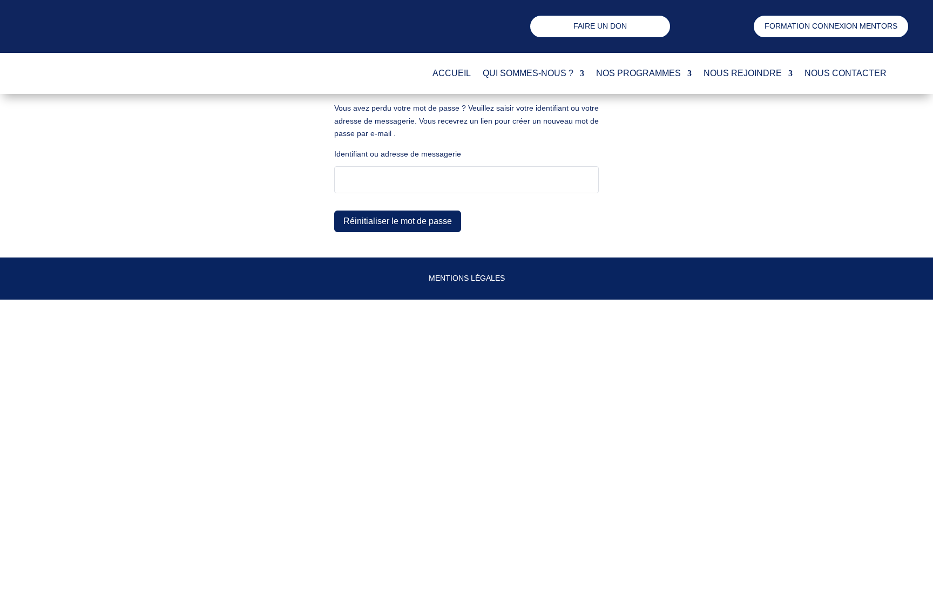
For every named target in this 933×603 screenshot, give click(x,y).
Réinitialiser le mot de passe (397, 221)
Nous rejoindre (743, 73)
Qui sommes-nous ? (528, 73)
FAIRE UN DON (600, 26)
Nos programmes (638, 73)
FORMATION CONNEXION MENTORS (831, 26)
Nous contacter (845, 73)
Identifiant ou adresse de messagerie (397, 154)
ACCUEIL (451, 73)
